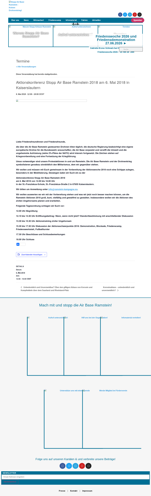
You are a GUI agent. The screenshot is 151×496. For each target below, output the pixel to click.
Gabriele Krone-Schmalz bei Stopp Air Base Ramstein (116, 48)
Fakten (84, 20)
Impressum (87, 491)
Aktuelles (96, 20)
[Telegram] (130, 14)
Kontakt (73, 491)
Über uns (15, 20)
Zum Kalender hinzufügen (31, 254)
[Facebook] (120, 14)
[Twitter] (125, 14)
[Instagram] (139, 14)
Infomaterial (71, 20)
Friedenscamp (54, 20)
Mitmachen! (38, 20)
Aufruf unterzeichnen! (75, 34)
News (26, 20)
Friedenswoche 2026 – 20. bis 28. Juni (116, 52)
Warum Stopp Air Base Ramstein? (31, 34)
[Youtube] (135, 14)
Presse (62, 491)
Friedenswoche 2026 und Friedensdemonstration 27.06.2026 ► (116, 39)
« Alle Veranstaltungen (26, 67)
